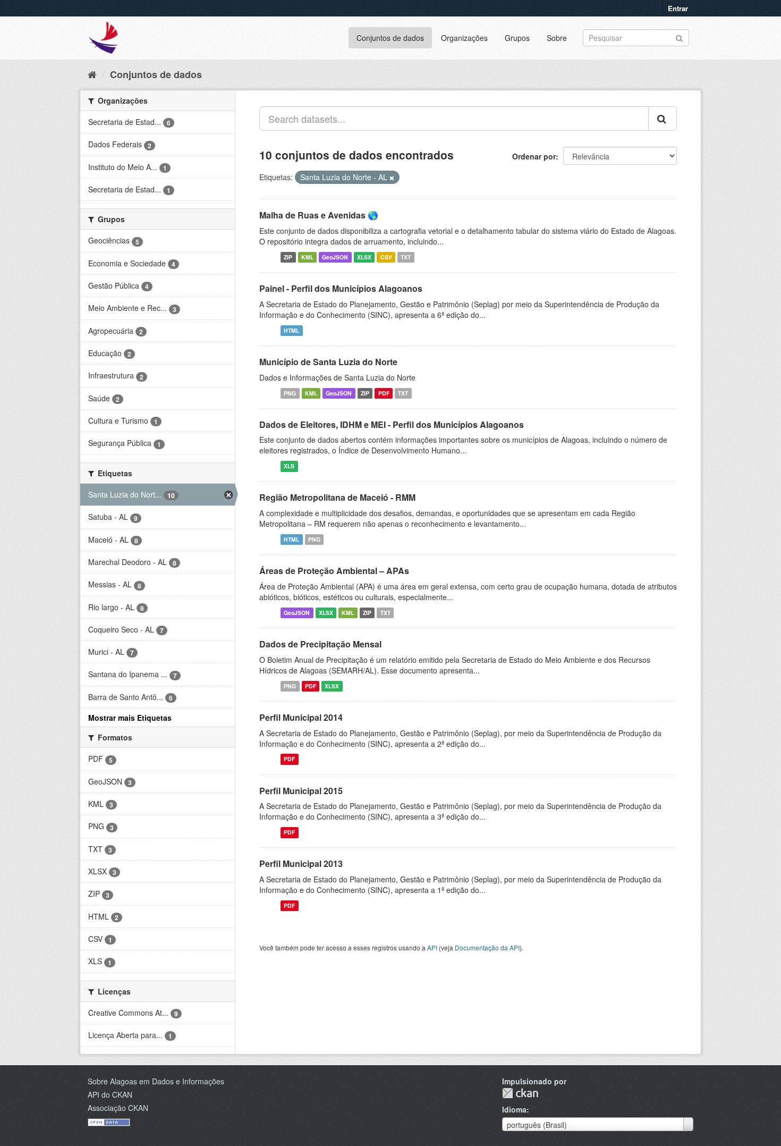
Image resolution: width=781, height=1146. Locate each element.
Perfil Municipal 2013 (301, 863)
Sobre (557, 37)
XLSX (364, 257)
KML (307, 257)
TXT (406, 257)
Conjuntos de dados (390, 37)
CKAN (520, 1093)
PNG (290, 393)
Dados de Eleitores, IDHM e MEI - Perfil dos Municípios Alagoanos (391, 424)
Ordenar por (534, 156)
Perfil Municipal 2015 (301, 791)
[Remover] (391, 177)
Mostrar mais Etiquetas (130, 717)
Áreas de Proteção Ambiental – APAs (334, 570)
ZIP (288, 257)
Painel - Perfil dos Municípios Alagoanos (340, 288)
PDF (383, 393)
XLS (289, 466)
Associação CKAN (118, 1107)
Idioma (514, 1109)
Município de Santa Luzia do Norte (328, 362)
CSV (386, 257)
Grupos (517, 37)
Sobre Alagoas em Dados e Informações (156, 1081)
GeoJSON (335, 257)
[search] (662, 118)
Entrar (678, 8)
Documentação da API (487, 947)
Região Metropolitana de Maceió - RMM (337, 497)
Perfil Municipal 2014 (301, 717)
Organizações (464, 37)
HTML (291, 330)
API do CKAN (110, 1094)
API (432, 947)
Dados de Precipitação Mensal (320, 644)
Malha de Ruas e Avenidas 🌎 (318, 215)
